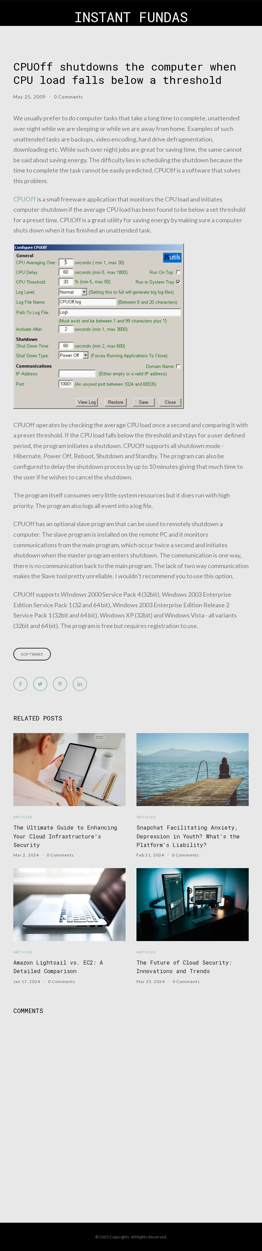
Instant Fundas (131, 17)
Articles (23, 817)
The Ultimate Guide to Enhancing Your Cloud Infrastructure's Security (65, 836)
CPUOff (24, 199)
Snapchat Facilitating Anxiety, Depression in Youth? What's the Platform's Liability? (188, 836)
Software (32, 654)
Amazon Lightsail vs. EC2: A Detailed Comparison (58, 966)
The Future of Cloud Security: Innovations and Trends (184, 966)
